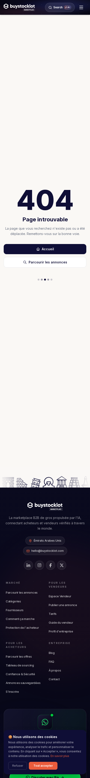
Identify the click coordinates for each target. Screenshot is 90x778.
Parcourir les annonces (48, 262)
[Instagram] (39, 565)
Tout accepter (43, 765)
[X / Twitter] (61, 565)
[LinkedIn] (28, 565)
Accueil (48, 249)
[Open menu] (81, 7)
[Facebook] (50, 565)
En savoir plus (60, 756)
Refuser (17, 765)
